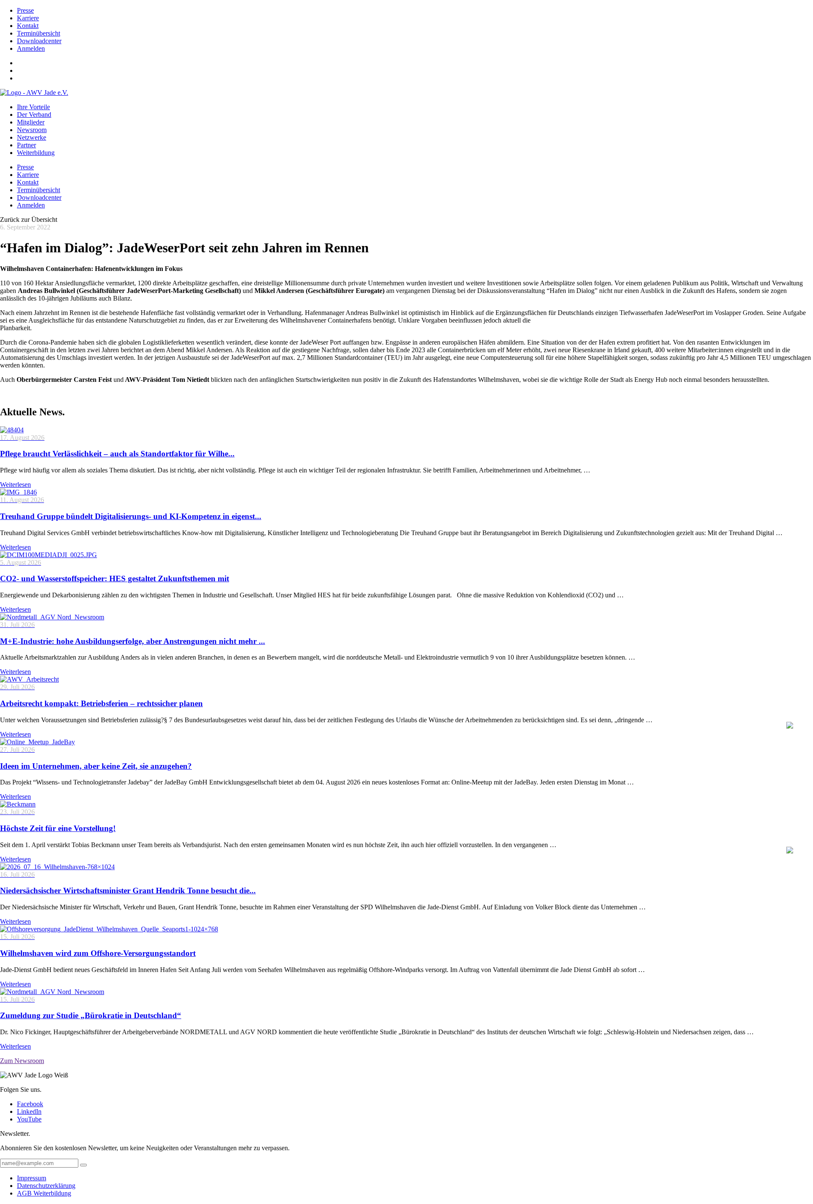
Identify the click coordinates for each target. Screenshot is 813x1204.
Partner (26, 145)
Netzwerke (31, 137)
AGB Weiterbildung (44, 1193)
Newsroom (32, 129)
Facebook (30, 1103)
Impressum (31, 1178)
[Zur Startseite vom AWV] (34, 92)
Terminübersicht (38, 33)
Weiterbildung (36, 152)
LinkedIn (29, 1111)
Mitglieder (30, 122)
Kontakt (28, 25)
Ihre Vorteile (33, 106)
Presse (25, 10)
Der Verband (34, 114)
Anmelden (31, 48)
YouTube (29, 1119)
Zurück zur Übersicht (28, 219)
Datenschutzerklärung (46, 1185)
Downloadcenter (39, 40)
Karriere (28, 18)
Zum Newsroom (22, 1060)
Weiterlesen (15, 484)
